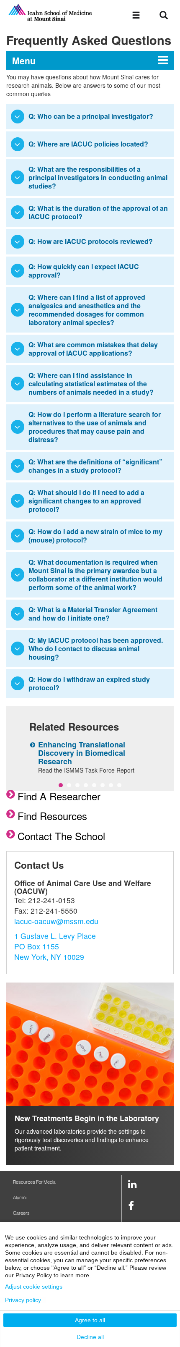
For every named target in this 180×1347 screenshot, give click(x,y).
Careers (21, 1213)
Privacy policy (23, 1300)
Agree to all (90, 1320)
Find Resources (52, 815)
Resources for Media (34, 1182)
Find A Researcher (59, 796)
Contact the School (61, 835)
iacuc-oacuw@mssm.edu (56, 921)
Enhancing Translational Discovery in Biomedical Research (81, 753)
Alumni (19, 1197)
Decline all (90, 1337)
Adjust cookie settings (33, 1286)
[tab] (90, 116)
